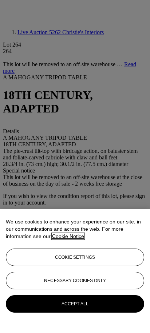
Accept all (75, 303)
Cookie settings (75, 257)
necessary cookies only (75, 280)
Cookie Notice (68, 236)
